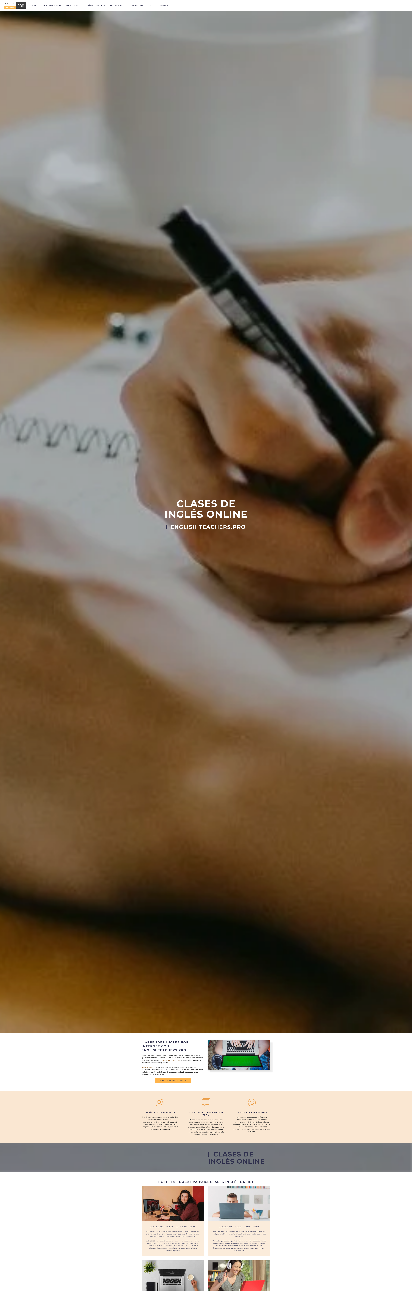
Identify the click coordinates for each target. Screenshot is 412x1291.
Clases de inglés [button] (74, 5)
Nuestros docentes (149, 1067)
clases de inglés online (171, 1060)
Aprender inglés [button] (118, 5)
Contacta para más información (173, 1080)
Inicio (34, 5)
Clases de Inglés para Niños (239, 1227)
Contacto (164, 5)
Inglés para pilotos (51, 5)
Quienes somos (138, 5)
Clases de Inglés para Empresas (173, 1227)
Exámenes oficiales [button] (96, 5)
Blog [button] (152, 5)
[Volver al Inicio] (15, 5)
